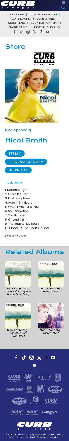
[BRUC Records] (17, 412)
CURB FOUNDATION (43, 14)
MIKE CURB (16, 14)
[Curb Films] (51, 401)
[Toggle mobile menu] (63, 2)
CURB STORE (45, 18)
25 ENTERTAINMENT (44, 23)
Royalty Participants (39, 437)
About (51, 434)
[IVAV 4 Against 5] (41, 389)
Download (18, 170)
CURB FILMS (16, 23)
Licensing (54, 437)
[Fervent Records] (36, 401)
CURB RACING (21, 18)
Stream (14, 153)
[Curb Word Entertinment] (49, 412)
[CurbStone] (15, 389)
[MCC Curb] (19, 401)
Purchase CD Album (26, 161)
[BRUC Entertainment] (32, 412)
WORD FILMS (18, 27)
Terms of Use (22, 437)
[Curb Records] (15, 377)
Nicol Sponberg (18, 130)
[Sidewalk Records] (58, 377)
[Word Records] (29, 377)
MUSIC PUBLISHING (46, 27)
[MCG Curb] (55, 389)
